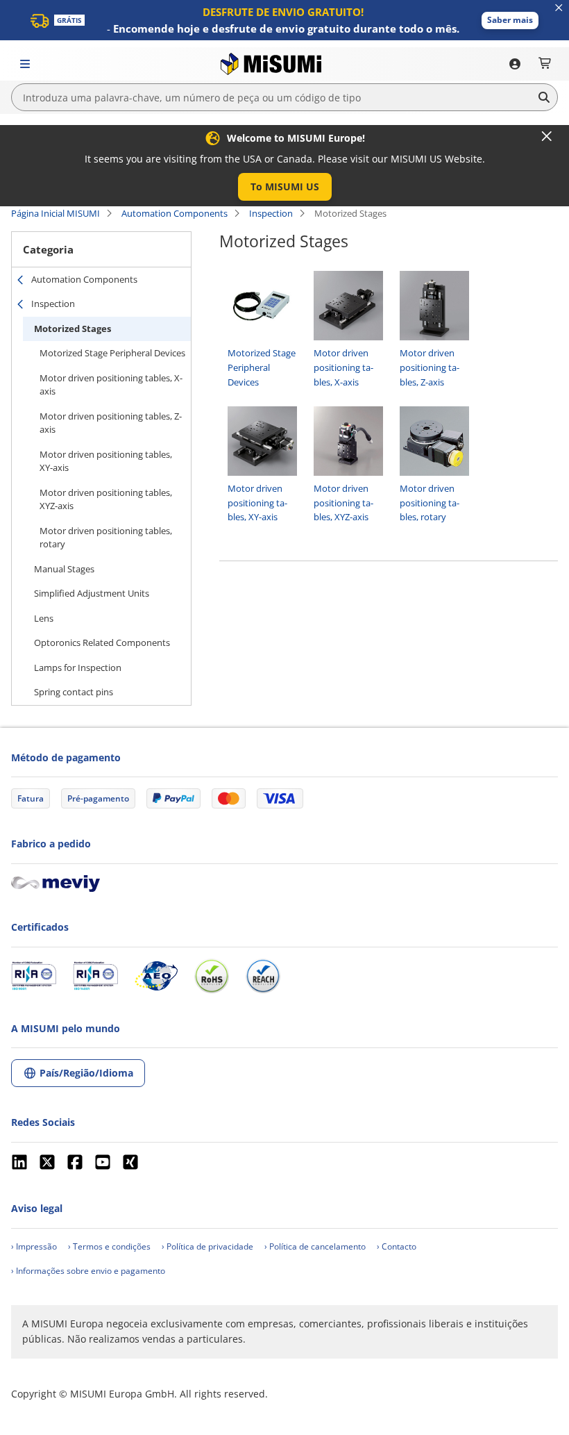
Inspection (271, 213)
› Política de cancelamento (315, 1246)
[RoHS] (211, 976)
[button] (510, 20)
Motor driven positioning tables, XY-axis (106, 461)
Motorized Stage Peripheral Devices (112, 353)
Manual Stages (64, 569)
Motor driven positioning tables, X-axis (111, 385)
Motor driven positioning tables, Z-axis (111, 423)
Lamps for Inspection (77, 667)
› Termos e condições (109, 1246)
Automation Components (174, 213)
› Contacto (396, 1246)
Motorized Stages (72, 328)
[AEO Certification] (156, 976)
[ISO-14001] (95, 976)
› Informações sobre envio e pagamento (88, 1271)
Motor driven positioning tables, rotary (106, 537)
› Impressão (34, 1246)
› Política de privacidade (207, 1246)
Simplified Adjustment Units (91, 593)
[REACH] (263, 976)
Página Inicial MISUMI (55, 213)
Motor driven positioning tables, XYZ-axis (106, 499)
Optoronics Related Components (102, 642)
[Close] (547, 136)
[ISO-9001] (33, 976)
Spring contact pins (73, 692)
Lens (43, 618)
